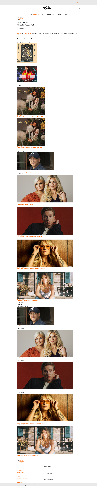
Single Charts (19, 115)
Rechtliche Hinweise (29, 485)
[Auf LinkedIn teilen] (21, 32)
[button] (36, 14)
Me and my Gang (28, 33)
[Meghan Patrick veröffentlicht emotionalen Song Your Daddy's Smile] (45, 407)
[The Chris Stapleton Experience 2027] (27, 53)
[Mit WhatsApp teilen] (20, 32)
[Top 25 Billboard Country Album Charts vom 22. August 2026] (31, 131)
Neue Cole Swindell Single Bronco (24, 172)
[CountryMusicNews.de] (47, 8)
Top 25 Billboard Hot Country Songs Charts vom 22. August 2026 (30, 116)
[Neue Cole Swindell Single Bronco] (35, 161)
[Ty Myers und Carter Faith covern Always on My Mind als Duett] (45, 220)
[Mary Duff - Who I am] (27, 73)
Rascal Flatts (19, 33)
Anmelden (20, 41)
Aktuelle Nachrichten (21, 170)
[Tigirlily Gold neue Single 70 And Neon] (45, 188)
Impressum (36, 485)
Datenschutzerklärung (21, 485)
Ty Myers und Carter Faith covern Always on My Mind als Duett (30, 236)
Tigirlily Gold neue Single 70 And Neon (25, 204)
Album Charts (19, 146)
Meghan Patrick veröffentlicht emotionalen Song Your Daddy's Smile (31, 268)
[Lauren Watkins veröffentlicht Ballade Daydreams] (45, 285)
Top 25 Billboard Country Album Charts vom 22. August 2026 (29, 147)
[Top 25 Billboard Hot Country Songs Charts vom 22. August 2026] (31, 100)
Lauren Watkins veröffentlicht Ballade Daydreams (27, 300)
